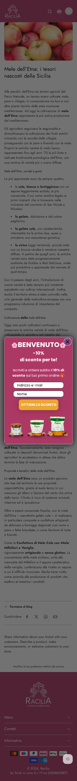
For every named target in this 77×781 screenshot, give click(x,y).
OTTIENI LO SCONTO (38, 404)
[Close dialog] (67, 341)
